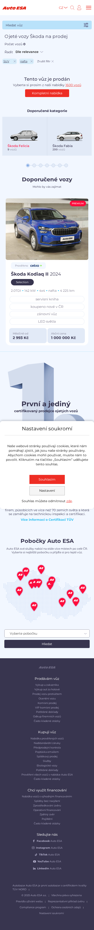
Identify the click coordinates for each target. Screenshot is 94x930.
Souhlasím (47, 479)
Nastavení (47, 491)
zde (69, 501)
